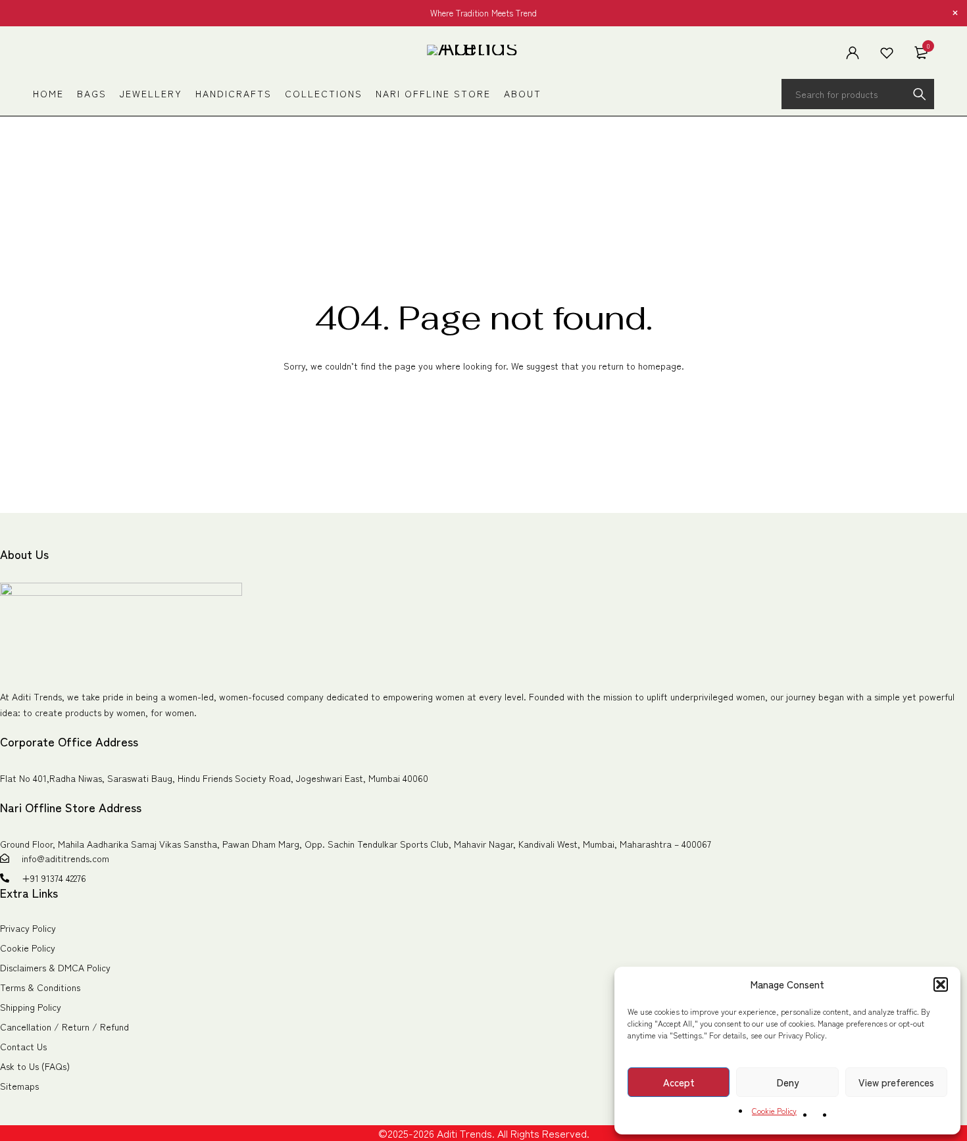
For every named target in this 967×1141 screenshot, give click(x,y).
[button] (940, 984)
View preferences (896, 1082)
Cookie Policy (774, 1110)
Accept (679, 1082)
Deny (788, 1082)
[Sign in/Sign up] (852, 52)
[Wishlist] (887, 52)
